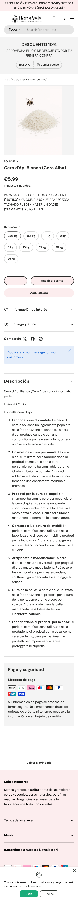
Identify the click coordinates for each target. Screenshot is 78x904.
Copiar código (50, 64)
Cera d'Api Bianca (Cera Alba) (30, 79)
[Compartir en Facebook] (33, 339)
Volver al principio (39, 762)
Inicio (7, 79)
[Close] (74, 870)
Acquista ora (39, 293)
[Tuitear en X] (25, 339)
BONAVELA (11, 161)
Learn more (35, 886)
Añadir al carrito (52, 280)
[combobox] (39, 29)
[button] (62, 18)
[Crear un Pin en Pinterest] (41, 339)
